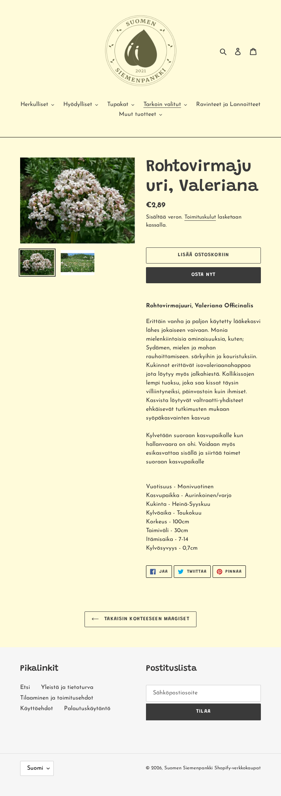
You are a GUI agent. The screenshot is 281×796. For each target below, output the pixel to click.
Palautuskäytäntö (87, 709)
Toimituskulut (200, 217)
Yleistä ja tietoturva (67, 687)
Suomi (35, 768)
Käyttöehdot (36, 709)
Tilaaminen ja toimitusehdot (56, 698)
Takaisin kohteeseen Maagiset (145, 619)
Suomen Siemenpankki (188, 768)
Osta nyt (203, 274)
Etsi (25, 687)
